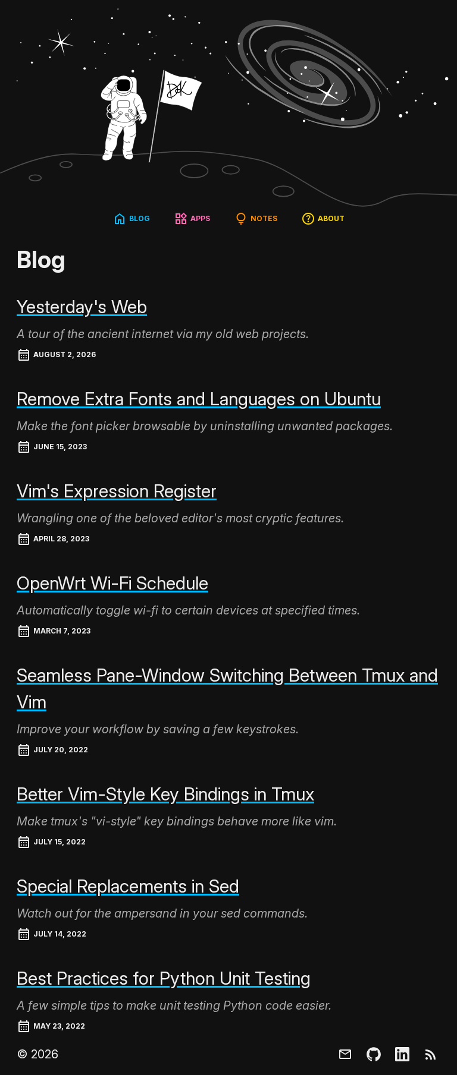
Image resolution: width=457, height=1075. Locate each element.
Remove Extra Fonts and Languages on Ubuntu (199, 398)
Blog (139, 218)
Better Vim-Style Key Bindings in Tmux (165, 794)
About (331, 218)
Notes (264, 218)
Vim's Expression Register (117, 491)
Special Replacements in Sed (128, 886)
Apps (200, 218)
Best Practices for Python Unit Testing (164, 978)
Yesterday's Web (82, 306)
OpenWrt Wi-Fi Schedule (112, 583)
